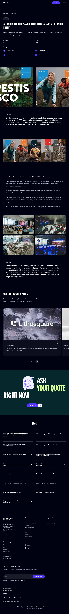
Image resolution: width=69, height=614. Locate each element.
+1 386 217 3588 (7, 558)
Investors (27, 529)
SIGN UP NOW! (39, 576)
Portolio (5, 13)
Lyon (4, 544)
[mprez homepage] (8, 518)
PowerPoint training (50, 523)
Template (27, 525)
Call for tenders (28, 536)
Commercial (27, 520)
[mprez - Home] (7, 2)
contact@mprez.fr (7, 556)
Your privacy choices (8, 592)
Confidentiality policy (8, 590)
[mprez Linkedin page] (15, 597)
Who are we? (6, 551)
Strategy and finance (29, 527)
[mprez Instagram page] (10, 597)
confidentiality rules (43, 606)
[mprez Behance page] (20, 597)
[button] (64, 2)
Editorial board (49, 520)
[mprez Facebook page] (4, 597)
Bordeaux (5, 549)
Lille (4, 547)
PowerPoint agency (8, 542)
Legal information (7, 588)
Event (26, 532)
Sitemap (5, 593)
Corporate (27, 534)
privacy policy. (23, 580)
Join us (5, 553)
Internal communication (30, 523)
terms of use (30, 608)
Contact (56, 2)
